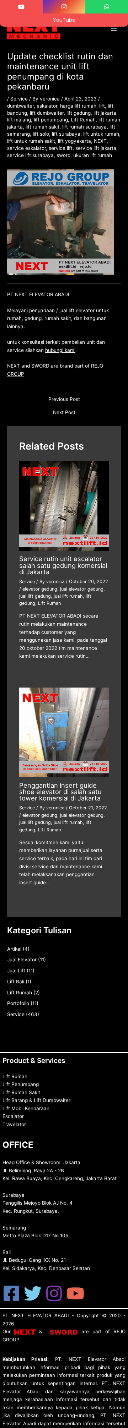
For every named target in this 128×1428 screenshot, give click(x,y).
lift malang (19, 120)
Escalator (13, 1116)
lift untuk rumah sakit (31, 141)
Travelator (14, 1124)
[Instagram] (54, 1293)
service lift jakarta (95, 148)
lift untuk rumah (101, 134)
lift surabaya (66, 134)
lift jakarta (105, 113)
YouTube (64, 19)
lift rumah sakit (42, 127)
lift (102, 106)
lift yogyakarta (74, 141)
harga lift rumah (78, 106)
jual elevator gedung (81, 589)
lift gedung (78, 113)
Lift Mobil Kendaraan (25, 1108)
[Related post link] (27, 672)
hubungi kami (60, 350)
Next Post (64, 412)
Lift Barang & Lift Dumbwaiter (36, 1100)
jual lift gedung (35, 596)
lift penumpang (51, 120)
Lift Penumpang (20, 1084)
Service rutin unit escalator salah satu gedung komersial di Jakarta (63, 565)
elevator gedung (39, 589)
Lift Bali (15, 981)
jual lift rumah (68, 596)
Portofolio (18, 1003)
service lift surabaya (30, 155)
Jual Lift (16, 970)
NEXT (100, 141)
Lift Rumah (83, 120)
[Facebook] (11, 1293)
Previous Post (64, 399)
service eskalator (26, 148)
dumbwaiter (20, 106)
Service (19, 99)
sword (63, 155)
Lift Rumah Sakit (21, 1092)
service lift (61, 148)
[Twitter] (33, 1293)
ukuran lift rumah (92, 155)
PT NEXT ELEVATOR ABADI (35, 1315)
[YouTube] (75, 1293)
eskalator (47, 106)
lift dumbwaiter (47, 113)
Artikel (14, 949)
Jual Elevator (22, 959)
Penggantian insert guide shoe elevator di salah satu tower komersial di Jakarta (60, 791)
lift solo (41, 134)
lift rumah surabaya (84, 127)
